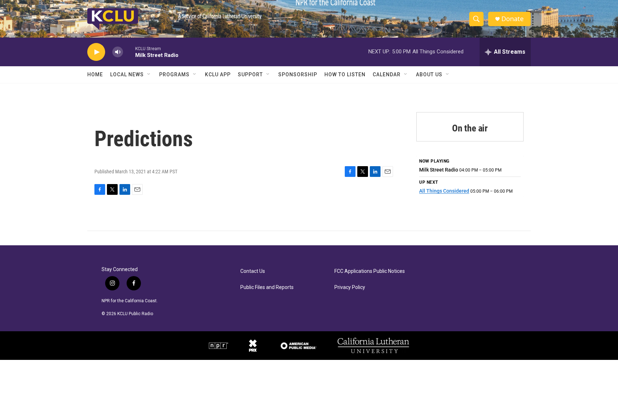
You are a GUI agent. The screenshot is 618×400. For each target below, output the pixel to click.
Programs (174, 74)
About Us (429, 74)
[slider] (129, 52)
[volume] (118, 52)
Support (250, 74)
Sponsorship (297, 74)
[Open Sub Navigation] (149, 74)
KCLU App (218, 74)
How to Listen (345, 74)
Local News (127, 74)
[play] (96, 52)
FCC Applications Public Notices (369, 271)
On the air (470, 128)
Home (95, 74)
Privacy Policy (349, 287)
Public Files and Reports (267, 287)
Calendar (387, 74)
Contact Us (252, 271)
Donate (512, 19)
